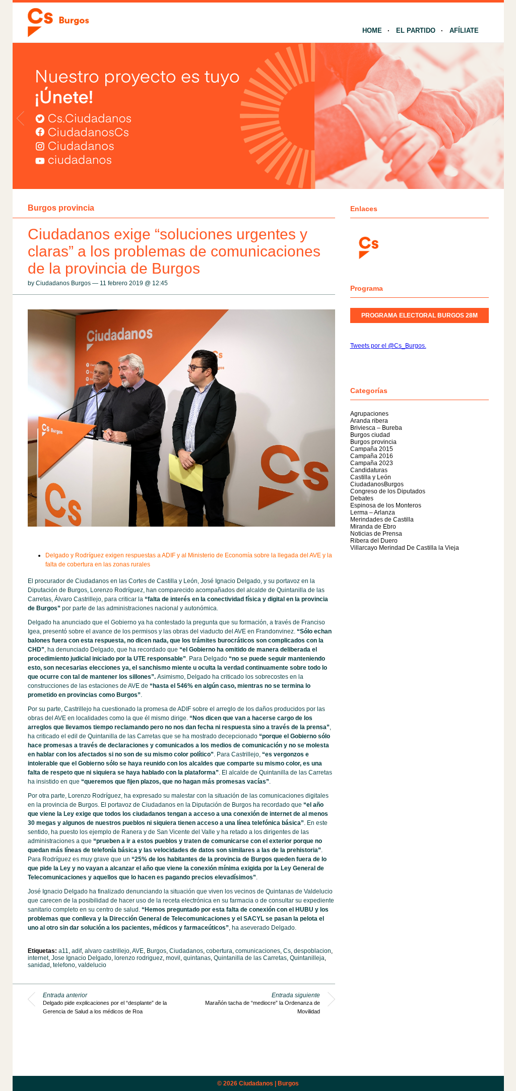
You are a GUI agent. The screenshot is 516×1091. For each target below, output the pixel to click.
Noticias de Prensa (376, 533)
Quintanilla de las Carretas (250, 957)
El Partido (415, 30)
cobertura (219, 950)
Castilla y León (370, 477)
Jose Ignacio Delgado (81, 957)
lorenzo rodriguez (138, 957)
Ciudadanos (186, 950)
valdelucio (92, 965)
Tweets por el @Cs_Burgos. (388, 345)
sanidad (39, 965)
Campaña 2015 (371, 449)
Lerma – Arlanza (372, 512)
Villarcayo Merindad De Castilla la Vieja (404, 547)
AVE (138, 950)
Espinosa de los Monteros (385, 505)
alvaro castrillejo (107, 950)
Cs (287, 950)
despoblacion (312, 950)
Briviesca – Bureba (376, 427)
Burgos (156, 950)
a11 (63, 950)
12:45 (160, 283)
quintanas (197, 957)
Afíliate (464, 30)
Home (372, 30)
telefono (64, 965)
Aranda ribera (369, 420)
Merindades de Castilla (382, 519)
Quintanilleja (307, 957)
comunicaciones (257, 950)
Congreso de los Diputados (387, 491)
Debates (361, 498)
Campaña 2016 (371, 456)
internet (38, 957)
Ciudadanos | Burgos (269, 1083)
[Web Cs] (367, 246)
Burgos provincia (61, 208)
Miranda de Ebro (373, 526)
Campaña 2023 (371, 463)
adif (77, 950)
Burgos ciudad (370, 434)
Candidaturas (369, 470)
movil (173, 957)
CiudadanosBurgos (377, 484)
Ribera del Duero (374, 540)
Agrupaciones (369, 413)
